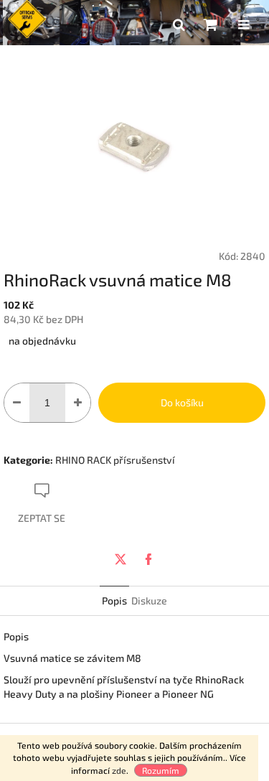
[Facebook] (148, 559)
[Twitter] (120, 559)
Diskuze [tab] (149, 600)
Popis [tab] (114, 600)
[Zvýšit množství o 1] (77, 402)
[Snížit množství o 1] (16, 402)
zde (119, 770)
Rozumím (160, 770)
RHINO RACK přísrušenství (115, 460)
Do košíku (182, 402)
